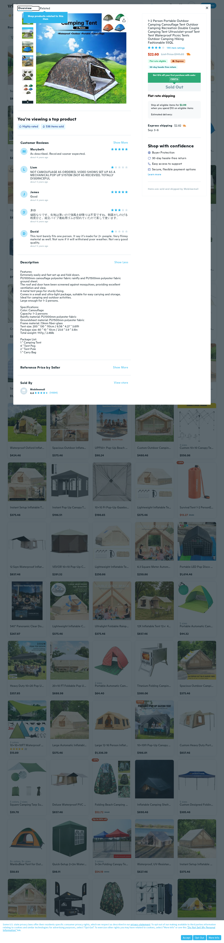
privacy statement (140, 924)
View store (121, 382)
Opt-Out (199, 937)
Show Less (121, 262)
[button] (207, 8)
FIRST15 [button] (174, 79)
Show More (120, 142)
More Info (214, 937)
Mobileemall (37, 389)
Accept (187, 937)
